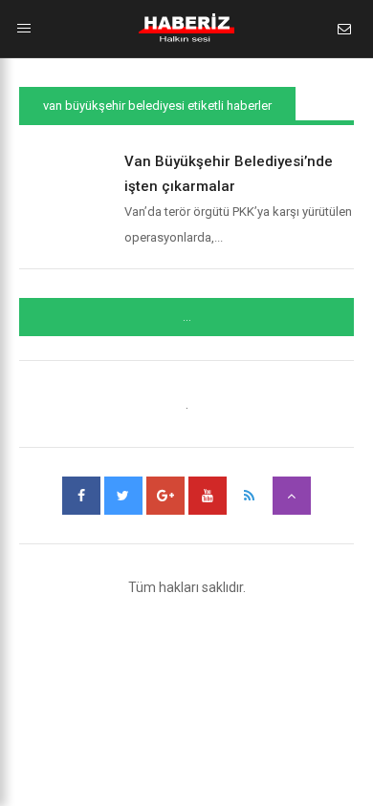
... (187, 317)
